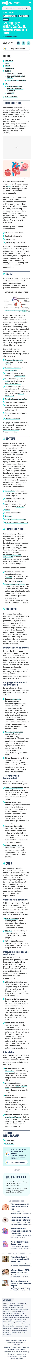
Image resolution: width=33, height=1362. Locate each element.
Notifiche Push (20, 1349)
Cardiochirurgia (9, 16)
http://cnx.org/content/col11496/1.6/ (15, 310)
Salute (11, 13)
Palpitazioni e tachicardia (15, 519)
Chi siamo (7, 1347)
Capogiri (8, 516)
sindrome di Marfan (13, 383)
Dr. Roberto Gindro (10, 37)
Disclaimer (11, 1349)
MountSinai (9, 1140)
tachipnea (20, 506)
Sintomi (7, 66)
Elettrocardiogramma (14, 788)
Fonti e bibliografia (11, 96)
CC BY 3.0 (24, 311)
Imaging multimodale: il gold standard (16, 77)
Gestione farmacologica (14, 86)
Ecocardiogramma (13, 699)
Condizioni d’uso (9, 1352)
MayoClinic (9, 1143)
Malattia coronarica (13, 368)
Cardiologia (23, 16)
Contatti (14, 1347)
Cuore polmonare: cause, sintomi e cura (20, 1243)
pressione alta (11, 370)
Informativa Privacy (22, 1352)
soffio (8, 186)
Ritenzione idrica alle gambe (16, 522)
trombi (19, 581)
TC (6, 758)
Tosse (7, 509)
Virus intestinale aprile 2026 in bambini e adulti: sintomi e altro (20, 1259)
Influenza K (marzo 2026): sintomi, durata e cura (20, 1271)
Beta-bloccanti (11, 918)
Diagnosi (8, 71)
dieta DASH (9, 1071)
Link (29, 311)
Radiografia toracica (13, 845)
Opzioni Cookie (12, 1356)
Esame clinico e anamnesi (14, 73)
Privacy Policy (11, 1354)
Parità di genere (23, 1347)
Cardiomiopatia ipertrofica (16, 399)
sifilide (7, 381)
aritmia (9, 576)
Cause (7, 63)
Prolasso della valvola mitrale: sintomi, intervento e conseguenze (21, 1230)
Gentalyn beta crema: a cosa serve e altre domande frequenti (21, 1283)
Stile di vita (10, 93)
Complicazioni (9, 68)
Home (5, 13)
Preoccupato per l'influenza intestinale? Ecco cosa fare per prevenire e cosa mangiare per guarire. (21, 1266)
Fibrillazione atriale (12, 418)
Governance (22, 1356)
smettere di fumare (13, 1117)
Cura (6, 84)
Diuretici (8, 931)
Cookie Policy (21, 1354)
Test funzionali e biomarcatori (16, 80)
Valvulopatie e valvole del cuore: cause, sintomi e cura (20, 1206)
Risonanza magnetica (14, 732)
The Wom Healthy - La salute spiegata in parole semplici (11, 3)
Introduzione (9, 61)
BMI (17, 1085)
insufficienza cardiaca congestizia (12, 555)
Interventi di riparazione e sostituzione (15, 89)
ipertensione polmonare (15, 584)
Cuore (5, 19)
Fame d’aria (10, 491)
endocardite (20, 375)
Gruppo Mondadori (16, 1359)
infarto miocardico (11, 429)
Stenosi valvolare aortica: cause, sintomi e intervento (21, 1218)
